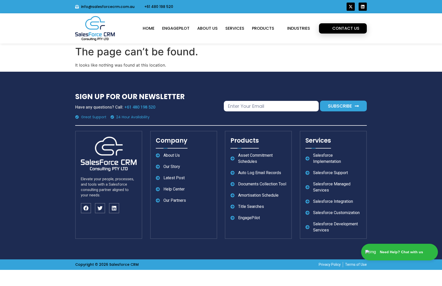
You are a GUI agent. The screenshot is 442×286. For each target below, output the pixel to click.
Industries (298, 28)
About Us (207, 28)
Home (148, 28)
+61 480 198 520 (139, 107)
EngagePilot (176, 28)
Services (234, 28)
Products (263, 28)
